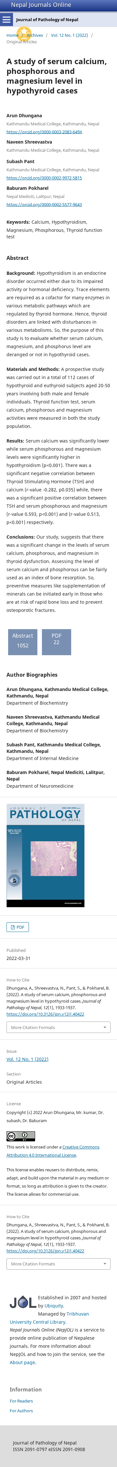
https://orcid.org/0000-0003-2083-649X (44, 131)
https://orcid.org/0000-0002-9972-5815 (44, 178)
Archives (35, 35)
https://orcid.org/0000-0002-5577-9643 (44, 204)
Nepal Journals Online (41, 4)
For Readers (21, 1401)
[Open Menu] (6, 19)
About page (22, 1362)
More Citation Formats (33, 1027)
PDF (20, 927)
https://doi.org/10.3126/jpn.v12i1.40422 (45, 1014)
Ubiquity (54, 1306)
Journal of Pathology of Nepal (47, 19)
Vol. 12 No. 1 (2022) (69, 35)
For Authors (21, 1411)
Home (12, 35)
